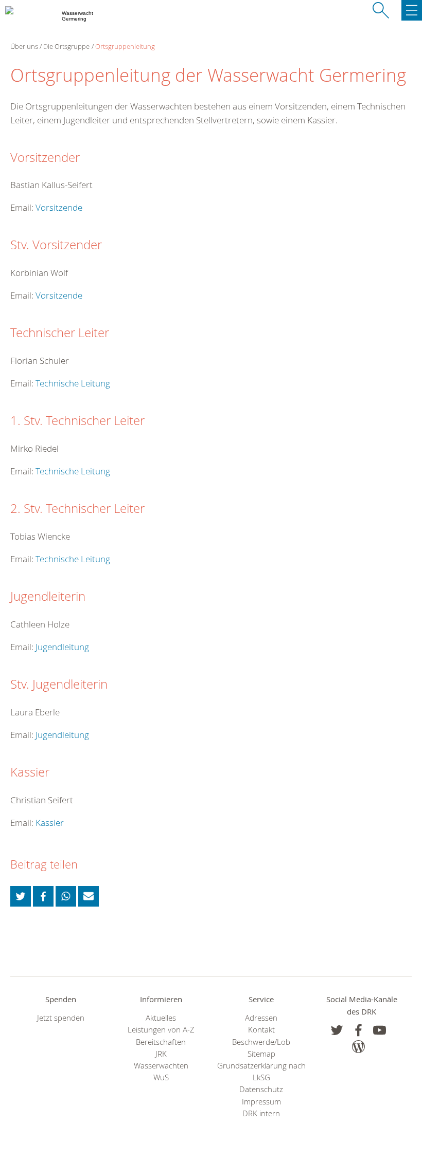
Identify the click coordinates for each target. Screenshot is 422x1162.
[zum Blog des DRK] (358, 1046)
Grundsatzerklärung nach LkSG (261, 1071)
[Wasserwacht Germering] (10, 20)
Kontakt (261, 1030)
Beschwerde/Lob (261, 1042)
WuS (161, 1077)
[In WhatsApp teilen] (66, 896)
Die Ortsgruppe (66, 46)
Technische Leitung (73, 383)
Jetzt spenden (60, 1018)
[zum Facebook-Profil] (336, 1030)
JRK (161, 1054)
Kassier (50, 822)
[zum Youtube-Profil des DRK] (379, 1030)
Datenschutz (261, 1089)
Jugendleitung (62, 647)
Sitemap (261, 1054)
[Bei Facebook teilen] (43, 896)
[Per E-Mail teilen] (88, 896)
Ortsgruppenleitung (125, 46)
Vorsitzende (59, 207)
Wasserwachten (161, 1066)
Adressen (261, 1018)
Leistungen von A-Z (161, 1030)
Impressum (261, 1101)
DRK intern (261, 1113)
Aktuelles (161, 1018)
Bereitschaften (161, 1042)
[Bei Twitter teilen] (20, 896)
